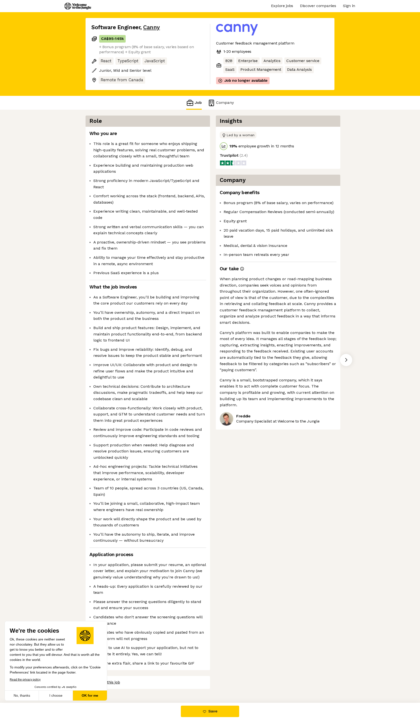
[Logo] (77, 6)
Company (225, 102)
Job (198, 102)
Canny (151, 27)
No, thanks (22, 695)
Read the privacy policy (25, 679)
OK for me (90, 695)
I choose (55, 695)
